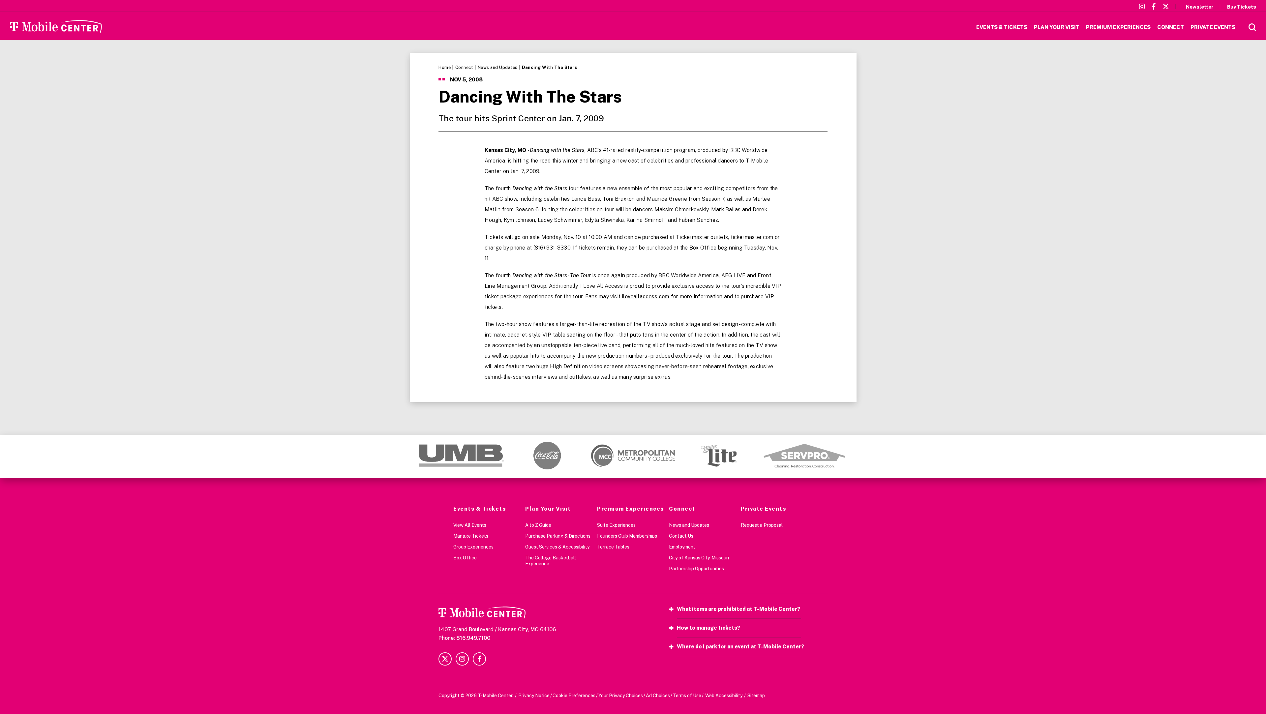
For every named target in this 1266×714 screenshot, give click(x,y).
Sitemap (756, 695)
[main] (633, 244)
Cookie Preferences (574, 695)
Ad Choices (658, 695)
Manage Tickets (470, 536)
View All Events (469, 525)
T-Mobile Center (56, 26)
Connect (464, 67)
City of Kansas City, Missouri (699, 557)
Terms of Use (687, 695)
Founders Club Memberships (627, 536)
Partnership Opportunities (696, 568)
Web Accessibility (723, 695)
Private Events (763, 509)
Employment (682, 547)
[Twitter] (1165, 6)
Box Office (465, 557)
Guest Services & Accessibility (557, 547)
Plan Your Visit (548, 509)
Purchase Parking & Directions (557, 536)
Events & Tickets (479, 509)
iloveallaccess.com (645, 296)
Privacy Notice (534, 695)
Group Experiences (473, 547)
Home (444, 67)
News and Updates (498, 67)
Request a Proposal (762, 525)
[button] (409, 456)
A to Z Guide (538, 525)
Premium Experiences (630, 509)
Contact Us (681, 536)
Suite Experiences (616, 525)
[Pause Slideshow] (842, 447)
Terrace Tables (613, 547)
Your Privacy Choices (620, 695)
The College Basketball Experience (550, 560)
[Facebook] (1153, 6)
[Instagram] (1142, 6)
